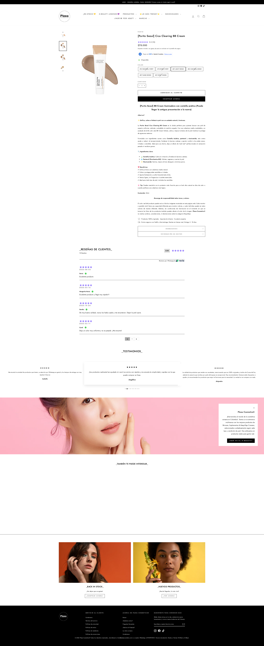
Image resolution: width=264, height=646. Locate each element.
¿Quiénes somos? (128, 621)
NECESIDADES (172, 14)
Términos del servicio (91, 621)
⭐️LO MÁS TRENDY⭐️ (150, 14)
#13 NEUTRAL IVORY (146, 69)
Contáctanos (89, 617)
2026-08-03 (85, 270)
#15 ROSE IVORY (163, 69)
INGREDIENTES (171, 229)
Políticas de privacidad (92, 624)
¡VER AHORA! (169, 596)
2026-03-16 (85, 287)
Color (140, 65)
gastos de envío (155, 48)
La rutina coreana (127, 631)
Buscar (124, 617)
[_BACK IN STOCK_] (95, 562)
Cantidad (142, 82)
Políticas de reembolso (92, 631)
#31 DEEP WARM (161, 75)
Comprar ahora (171, 99)
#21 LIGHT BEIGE (178, 69)
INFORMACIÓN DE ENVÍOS (171, 234)
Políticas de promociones (93, 634)
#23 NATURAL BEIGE (195, 69)
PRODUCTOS (129, 14)
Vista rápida (76, 512)
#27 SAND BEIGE (145, 75)
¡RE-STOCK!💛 (89, 14)
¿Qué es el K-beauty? (241, 441)
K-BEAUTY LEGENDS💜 (109, 14)
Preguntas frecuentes (128, 624)
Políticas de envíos (91, 627)
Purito (140, 32)
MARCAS (143, 18)
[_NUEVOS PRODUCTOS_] (169, 562)
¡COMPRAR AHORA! (94, 596)
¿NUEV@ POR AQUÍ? (124, 18)
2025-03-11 (85, 324)
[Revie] (180, 261)
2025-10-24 (85, 305)
